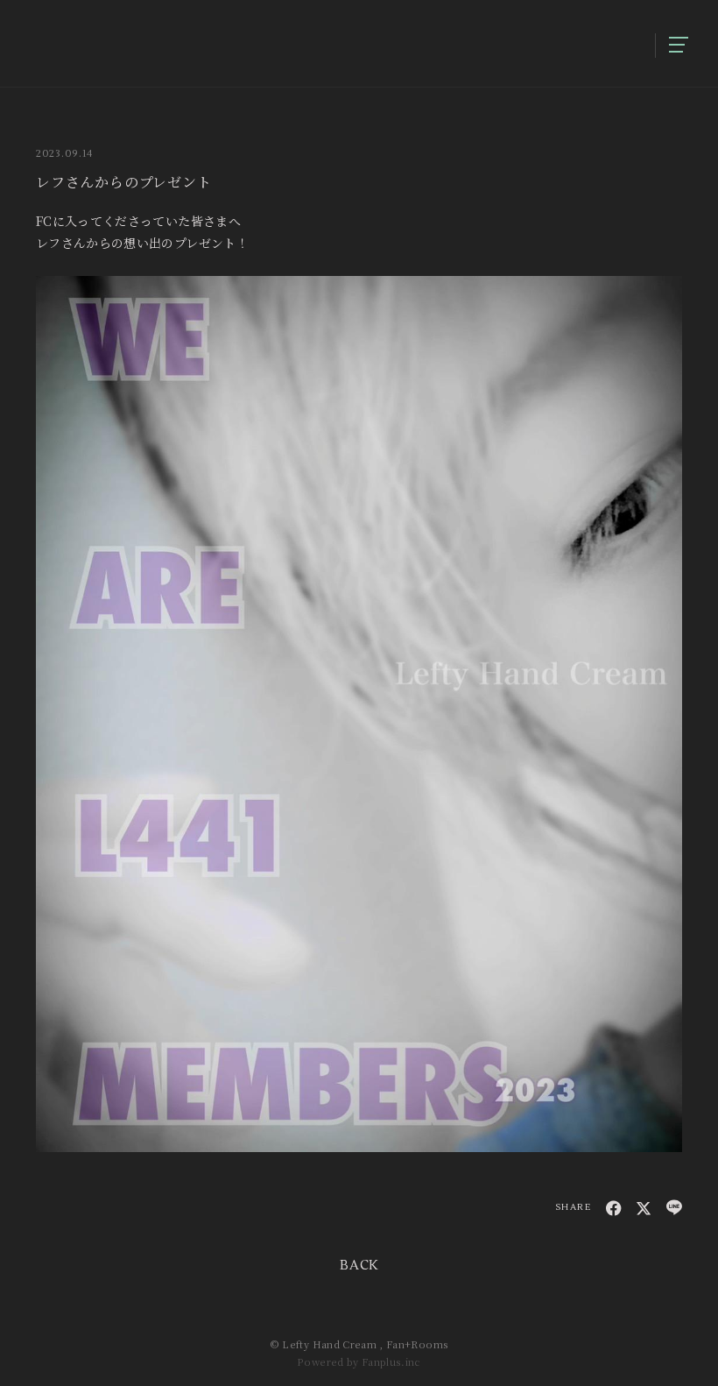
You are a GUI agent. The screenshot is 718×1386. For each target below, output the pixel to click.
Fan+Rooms (417, 1344)
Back (359, 1265)
